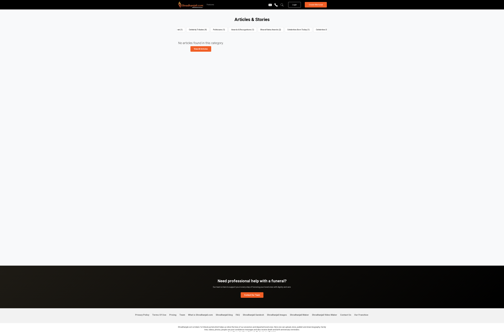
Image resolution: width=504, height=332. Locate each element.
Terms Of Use (159, 315)
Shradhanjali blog (224, 315)
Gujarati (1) (178, 30)
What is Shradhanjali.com (200, 315)
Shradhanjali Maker (299, 315)
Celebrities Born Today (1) (298, 30)
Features (210, 5)
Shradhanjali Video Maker (324, 315)
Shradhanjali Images (277, 315)
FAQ (238, 315)
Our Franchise (361, 315)
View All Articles (201, 49)
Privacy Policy (142, 315)
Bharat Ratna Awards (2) (270, 30)
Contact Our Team (252, 295)
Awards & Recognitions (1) (242, 30)
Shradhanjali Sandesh (253, 315)
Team (182, 315)
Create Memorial (316, 5)
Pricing (172, 315)
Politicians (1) (219, 30)
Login (294, 5)
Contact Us (345, 315)
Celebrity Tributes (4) (198, 30)
